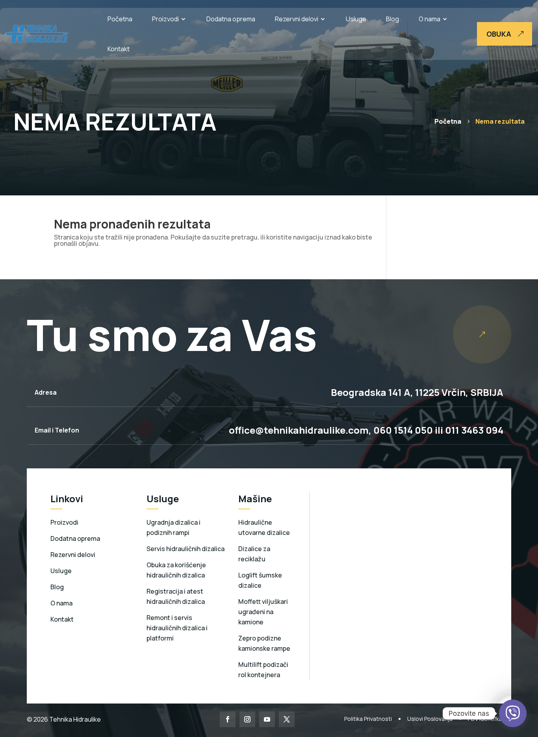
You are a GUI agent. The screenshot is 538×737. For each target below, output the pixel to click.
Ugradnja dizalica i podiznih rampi (173, 527)
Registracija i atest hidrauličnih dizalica (176, 596)
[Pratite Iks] (287, 719)
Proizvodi (165, 19)
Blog (392, 19)
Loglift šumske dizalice (260, 580)
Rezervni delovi (296, 19)
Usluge (356, 19)
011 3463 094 (474, 429)
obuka (498, 34)
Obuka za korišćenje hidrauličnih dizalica (176, 570)
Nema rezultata (500, 121)
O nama (429, 19)
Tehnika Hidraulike (74, 719)
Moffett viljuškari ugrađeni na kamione (263, 611)
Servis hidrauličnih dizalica (185, 548)
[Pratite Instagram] (247, 719)
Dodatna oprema (230, 19)
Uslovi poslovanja (430, 718)
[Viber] (513, 713)
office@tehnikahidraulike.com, (300, 429)
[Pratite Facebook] (228, 719)
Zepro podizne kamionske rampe (264, 643)
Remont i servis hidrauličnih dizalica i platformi (177, 627)
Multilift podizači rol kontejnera (263, 669)
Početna (120, 19)
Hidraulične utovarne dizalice (264, 527)
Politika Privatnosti (368, 718)
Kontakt (119, 49)
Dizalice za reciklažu (254, 553)
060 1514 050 (402, 429)
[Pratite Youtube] (267, 719)
